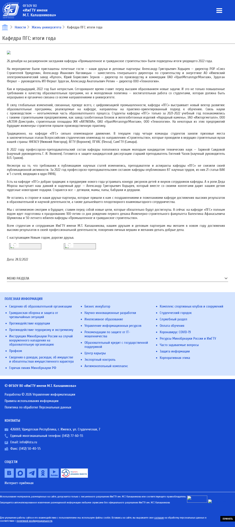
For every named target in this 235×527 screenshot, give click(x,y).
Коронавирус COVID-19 (175, 332)
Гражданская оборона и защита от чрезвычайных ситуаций (33, 315)
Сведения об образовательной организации (40, 306)
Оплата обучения (172, 326)
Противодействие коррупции (29, 323)
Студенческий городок (176, 313)
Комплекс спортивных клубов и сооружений (191, 306)
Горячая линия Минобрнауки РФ (32, 368)
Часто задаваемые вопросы (179, 345)
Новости (20, 27)
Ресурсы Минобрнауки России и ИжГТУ (188, 338)
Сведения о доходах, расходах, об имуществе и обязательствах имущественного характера (41, 359)
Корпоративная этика (175, 358)
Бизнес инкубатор (97, 306)
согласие (159, 517)
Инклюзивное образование (103, 319)
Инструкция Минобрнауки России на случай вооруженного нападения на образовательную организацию (41, 340)
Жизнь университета (46, 27)
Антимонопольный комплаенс (106, 366)
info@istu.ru (28, 442)
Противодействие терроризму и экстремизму (41, 330)
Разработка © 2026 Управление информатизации (40, 394)
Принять (228, 518)
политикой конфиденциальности (34, 520)
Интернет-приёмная (19, 483)
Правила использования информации (32, 401)
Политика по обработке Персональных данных (38, 407)
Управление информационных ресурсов (112, 326)
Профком (15, 351)
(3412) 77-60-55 (72, 436)
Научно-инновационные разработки (110, 313)
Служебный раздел (173, 319)
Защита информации (175, 351)
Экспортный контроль (99, 360)
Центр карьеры (95, 353)
